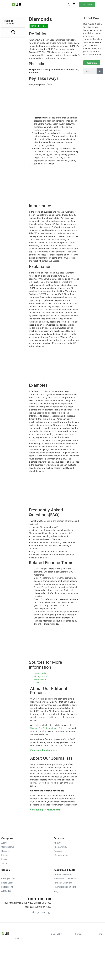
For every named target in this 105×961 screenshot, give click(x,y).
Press (4, 859)
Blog (56, 891)
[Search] (100, 71)
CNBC (37, 682)
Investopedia (40, 673)
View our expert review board (45, 809)
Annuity (57, 842)
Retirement (7, 886)
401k (3, 874)
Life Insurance (61, 855)
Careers (5, 851)
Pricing (4, 855)
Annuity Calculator (63, 874)
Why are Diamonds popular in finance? (49, 551)
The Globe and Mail (48, 728)
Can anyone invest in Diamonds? (47, 539)
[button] (69, 4)
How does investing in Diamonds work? (50, 536)
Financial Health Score (65, 886)
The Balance (40, 679)
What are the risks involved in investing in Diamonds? (50, 547)
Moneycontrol (40, 676)
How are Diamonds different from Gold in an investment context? (51, 556)
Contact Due (7, 846)
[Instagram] (49, 912)
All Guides (6, 891)
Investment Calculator (65, 878)
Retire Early (7, 882)
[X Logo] (38, 912)
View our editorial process (43, 750)
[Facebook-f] (33, 912)
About (4, 842)
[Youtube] (43, 912)
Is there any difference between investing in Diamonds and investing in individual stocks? (51, 531)
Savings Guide (8, 878)
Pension (58, 851)
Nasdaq (34, 728)
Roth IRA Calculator (63, 882)
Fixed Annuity (60, 846)
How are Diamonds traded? (44, 527)
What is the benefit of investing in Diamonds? (53, 542)
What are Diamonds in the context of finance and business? (54, 522)
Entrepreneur (65, 728)
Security (5, 863)
